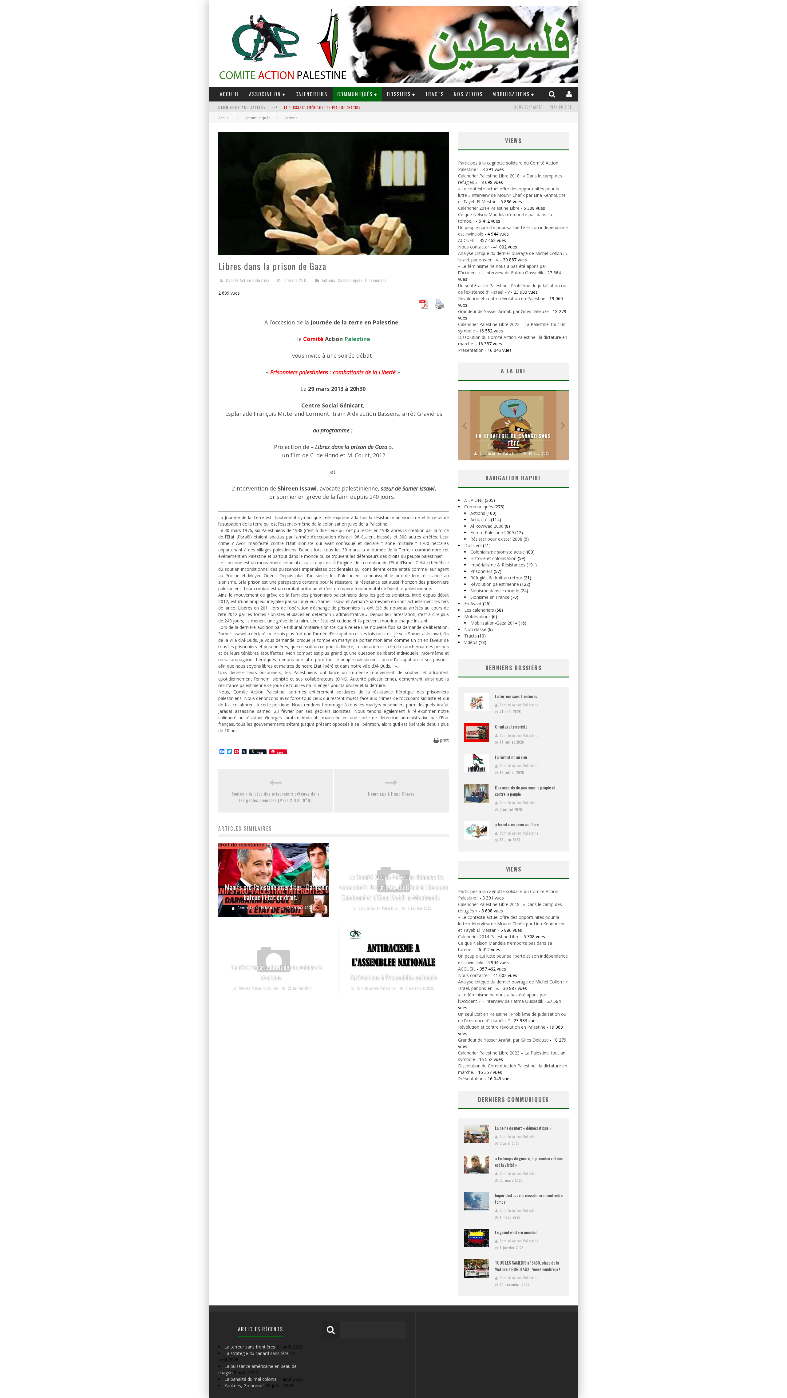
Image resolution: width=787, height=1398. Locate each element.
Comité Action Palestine (248, 280)
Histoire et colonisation (493, 558)
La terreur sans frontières (516, 696)
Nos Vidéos (468, 94)
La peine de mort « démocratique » (523, 1128)
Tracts (434, 94)
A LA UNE (474, 500)
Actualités (480, 519)
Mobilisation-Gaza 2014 (493, 623)
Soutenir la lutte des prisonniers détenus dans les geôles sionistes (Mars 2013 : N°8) (275, 796)
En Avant (473, 603)
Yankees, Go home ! (244, 1385)
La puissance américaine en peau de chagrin (322, 104)
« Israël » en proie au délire (517, 824)
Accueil (224, 118)
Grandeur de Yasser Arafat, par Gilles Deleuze (503, 311)
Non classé (475, 629)
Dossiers (473, 545)
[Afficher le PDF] (423, 307)
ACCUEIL (229, 94)
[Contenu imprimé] (439, 307)
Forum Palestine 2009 (492, 532)
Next (562, 425)
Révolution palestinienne (494, 584)
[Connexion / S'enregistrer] (570, 94)
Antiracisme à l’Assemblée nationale (393, 977)
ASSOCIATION (265, 94)
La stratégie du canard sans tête (513, 439)
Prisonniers (376, 280)
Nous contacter (528, 107)
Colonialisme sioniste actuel (498, 552)
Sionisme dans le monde (494, 591)
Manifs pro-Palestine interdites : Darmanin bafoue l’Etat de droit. (277, 892)
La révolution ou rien (511, 757)
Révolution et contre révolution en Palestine (501, 298)
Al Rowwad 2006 (487, 526)
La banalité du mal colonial (251, 1379)
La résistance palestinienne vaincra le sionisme (276, 972)
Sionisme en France (489, 597)
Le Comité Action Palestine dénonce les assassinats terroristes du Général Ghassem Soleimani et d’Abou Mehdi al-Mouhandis (393, 887)
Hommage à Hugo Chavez (391, 793)
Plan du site (561, 107)
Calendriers (311, 94)
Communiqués (355, 94)
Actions (328, 280)
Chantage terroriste (511, 726)
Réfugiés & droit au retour (496, 578)
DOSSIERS (399, 94)
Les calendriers (479, 610)
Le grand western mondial (515, 1232)
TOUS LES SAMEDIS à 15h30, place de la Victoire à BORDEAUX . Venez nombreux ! (527, 1265)
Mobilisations (511, 94)
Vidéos (470, 642)
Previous (464, 425)
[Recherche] (552, 94)
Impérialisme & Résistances (497, 565)
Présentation (471, 350)
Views (513, 869)
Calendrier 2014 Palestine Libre (489, 208)
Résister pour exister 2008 (496, 539)
